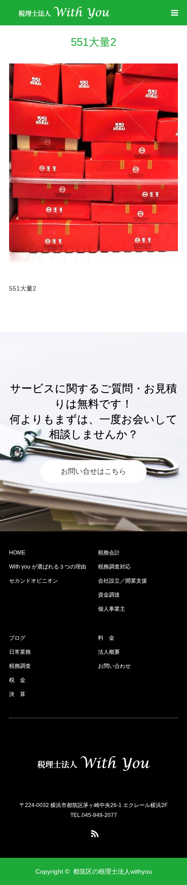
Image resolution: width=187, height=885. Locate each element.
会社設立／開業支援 (122, 581)
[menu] (174, 12)
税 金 (17, 680)
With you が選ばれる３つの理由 (47, 567)
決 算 (17, 694)
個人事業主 (111, 609)
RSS (93, 832)
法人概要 (109, 652)
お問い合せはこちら (93, 471)
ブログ (17, 638)
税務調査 (20, 666)
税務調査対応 (114, 567)
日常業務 (20, 652)
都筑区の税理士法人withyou (112, 871)
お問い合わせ (114, 666)
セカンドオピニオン (33, 581)
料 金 (106, 638)
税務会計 (109, 552)
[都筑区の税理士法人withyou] (64, 13)
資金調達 (109, 595)
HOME (17, 552)
